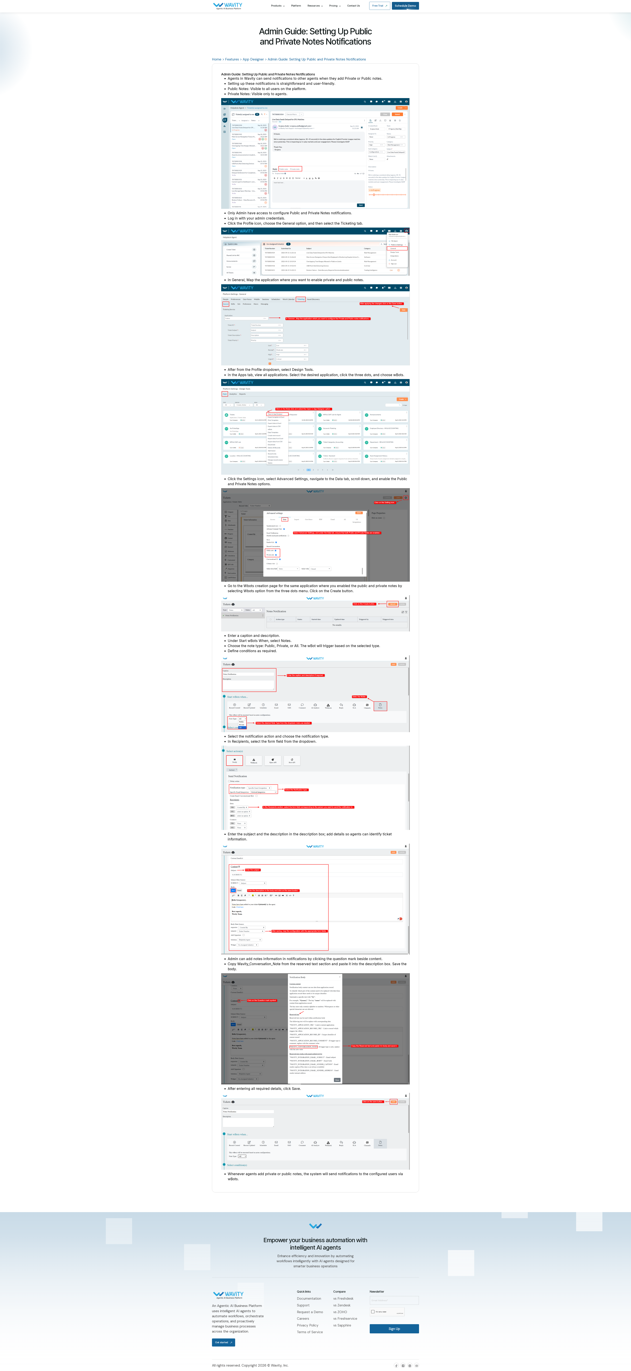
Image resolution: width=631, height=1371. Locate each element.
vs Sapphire (342, 1325)
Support (303, 1305)
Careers (303, 1318)
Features (232, 59)
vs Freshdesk (343, 1298)
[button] (278, 13)
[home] (238, 13)
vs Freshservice (345, 1318)
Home (216, 59)
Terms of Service (310, 1332)
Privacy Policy (307, 1325)
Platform (296, 12)
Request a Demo (310, 1312)
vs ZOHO (340, 1312)
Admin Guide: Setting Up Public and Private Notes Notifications (317, 59)
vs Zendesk (342, 1305)
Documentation (309, 1298)
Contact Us (353, 12)
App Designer (253, 59)
